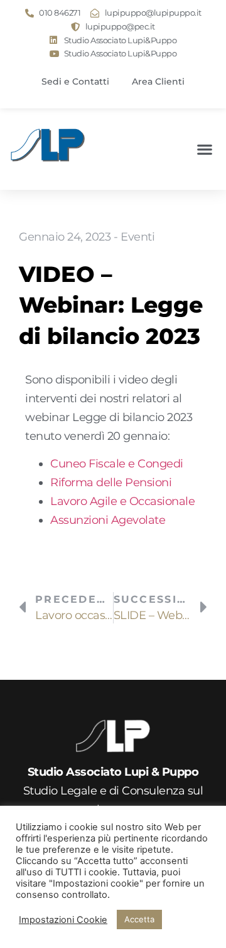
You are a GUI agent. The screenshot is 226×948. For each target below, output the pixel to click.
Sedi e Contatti (75, 81)
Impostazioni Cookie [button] (63, 919)
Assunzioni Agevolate (107, 519)
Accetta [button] (139, 919)
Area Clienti (158, 81)
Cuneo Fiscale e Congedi (116, 463)
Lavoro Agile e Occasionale (122, 501)
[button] (204, 149)
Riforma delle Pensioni (110, 482)
